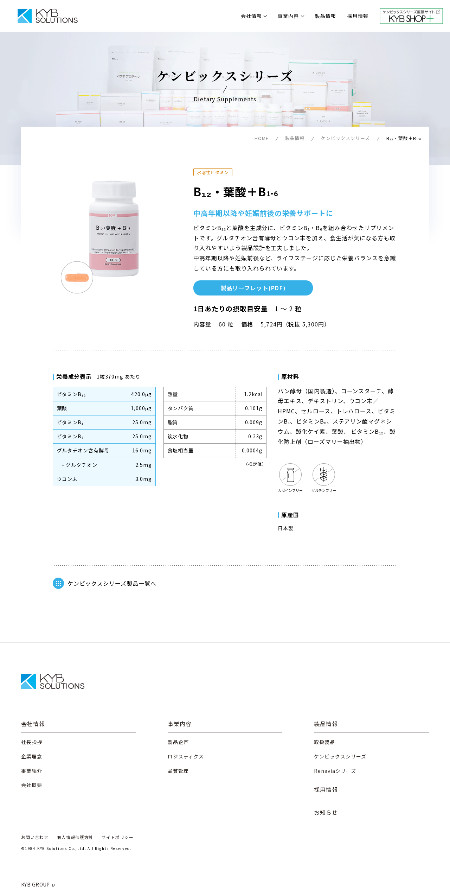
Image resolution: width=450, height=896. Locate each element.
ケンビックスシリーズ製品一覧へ (112, 583)
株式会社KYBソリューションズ (47, 16)
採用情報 (357, 15)
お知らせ (326, 812)
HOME (262, 138)
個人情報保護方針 (75, 837)
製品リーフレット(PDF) (253, 288)
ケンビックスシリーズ (345, 138)
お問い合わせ (35, 837)
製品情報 (325, 15)
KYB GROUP (35, 884)
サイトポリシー (118, 837)
